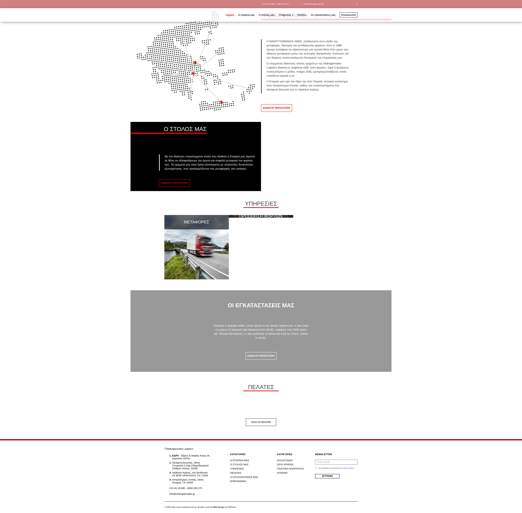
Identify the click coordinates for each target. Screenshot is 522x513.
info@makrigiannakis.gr (182, 494)
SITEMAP (282, 473)
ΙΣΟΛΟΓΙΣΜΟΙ (285, 460)
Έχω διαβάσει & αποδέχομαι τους (336, 468)
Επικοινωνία (348, 15)
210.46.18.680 (268, 4)
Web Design (218, 507)
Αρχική (230, 15)
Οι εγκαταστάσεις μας (323, 15)
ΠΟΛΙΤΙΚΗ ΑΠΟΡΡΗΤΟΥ (290, 468)
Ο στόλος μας (267, 15)
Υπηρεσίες (285, 15)
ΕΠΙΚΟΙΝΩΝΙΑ (238, 481)
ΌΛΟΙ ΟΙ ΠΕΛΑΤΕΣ (261, 422)
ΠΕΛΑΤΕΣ (235, 473)
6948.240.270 (282, 4)
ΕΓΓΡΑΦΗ (327, 476)
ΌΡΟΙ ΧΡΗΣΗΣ (285, 464)
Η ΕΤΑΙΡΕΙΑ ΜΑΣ (239, 460)
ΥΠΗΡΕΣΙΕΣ (237, 468)
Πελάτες (302, 15)
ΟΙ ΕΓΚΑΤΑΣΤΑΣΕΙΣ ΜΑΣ (244, 477)
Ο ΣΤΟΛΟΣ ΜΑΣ (239, 464)
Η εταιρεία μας (246, 15)
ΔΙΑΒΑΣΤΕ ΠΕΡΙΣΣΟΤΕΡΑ (276, 108)
